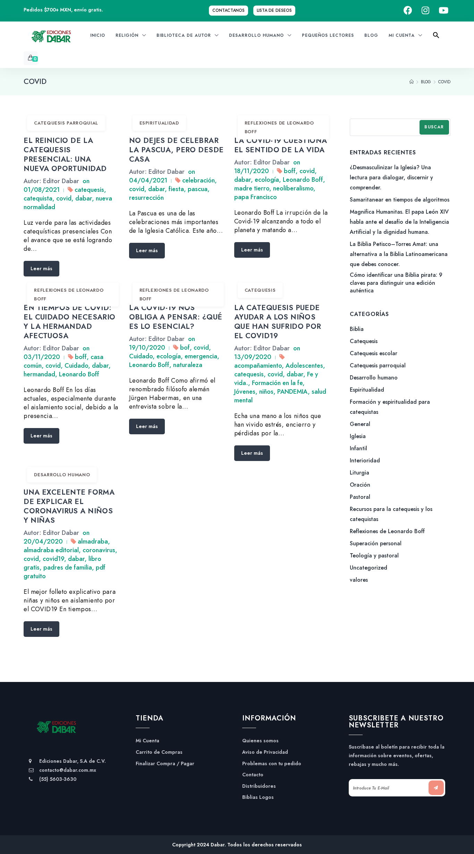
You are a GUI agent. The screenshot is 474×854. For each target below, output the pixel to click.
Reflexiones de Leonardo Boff (279, 127)
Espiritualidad (159, 123)
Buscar (434, 127)
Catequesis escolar (373, 353)
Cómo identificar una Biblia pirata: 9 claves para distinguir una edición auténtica (396, 282)
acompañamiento (258, 365)
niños (266, 391)
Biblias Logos (258, 797)
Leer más (41, 268)
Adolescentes (304, 365)
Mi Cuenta (147, 740)
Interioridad (365, 460)
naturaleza (187, 364)
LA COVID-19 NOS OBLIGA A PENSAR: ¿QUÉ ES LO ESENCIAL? (175, 317)
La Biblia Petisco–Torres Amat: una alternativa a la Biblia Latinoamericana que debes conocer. (399, 254)
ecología (267, 179)
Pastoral (360, 497)
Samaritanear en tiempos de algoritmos (399, 200)
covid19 (53, 558)
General (360, 424)
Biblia (357, 329)
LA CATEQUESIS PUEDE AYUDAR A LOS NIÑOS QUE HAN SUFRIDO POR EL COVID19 (277, 321)
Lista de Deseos (274, 10)
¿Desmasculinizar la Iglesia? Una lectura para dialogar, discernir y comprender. (391, 177)
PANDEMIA (292, 391)
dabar (83, 198)
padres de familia (67, 567)
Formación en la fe (277, 382)
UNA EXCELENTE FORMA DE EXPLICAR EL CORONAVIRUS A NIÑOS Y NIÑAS (69, 506)
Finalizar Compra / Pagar (165, 763)
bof (185, 347)
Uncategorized (368, 568)
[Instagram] (425, 11)
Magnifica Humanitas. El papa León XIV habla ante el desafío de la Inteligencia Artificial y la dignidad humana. (399, 222)
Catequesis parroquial (66, 123)
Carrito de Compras (159, 752)
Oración (360, 485)
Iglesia (358, 436)
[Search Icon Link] (436, 37)
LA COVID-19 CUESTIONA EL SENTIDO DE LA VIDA (280, 145)
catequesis (89, 189)
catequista (38, 198)
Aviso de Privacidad (265, 752)
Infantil (358, 448)
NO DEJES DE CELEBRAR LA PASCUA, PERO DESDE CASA (176, 149)
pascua (198, 189)
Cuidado (76, 365)
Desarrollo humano (62, 474)
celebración (198, 180)
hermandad (39, 374)
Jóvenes (244, 391)
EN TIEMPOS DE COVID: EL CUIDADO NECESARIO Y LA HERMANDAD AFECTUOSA (69, 321)
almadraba (93, 541)
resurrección (146, 197)
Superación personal (375, 543)
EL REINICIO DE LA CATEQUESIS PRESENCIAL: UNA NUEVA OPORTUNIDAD (65, 154)
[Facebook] (407, 11)
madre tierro (251, 188)
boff (290, 171)
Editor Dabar (61, 181)
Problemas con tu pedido (271, 763)
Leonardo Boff (303, 179)
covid (63, 198)
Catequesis (260, 290)
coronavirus (99, 550)
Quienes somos (260, 740)
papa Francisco (255, 197)
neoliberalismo (293, 188)
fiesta (176, 189)
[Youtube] (443, 11)
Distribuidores (259, 786)
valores (359, 580)
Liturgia (359, 473)
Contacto (252, 774)
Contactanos (228, 10)
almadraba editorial (51, 550)
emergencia (201, 356)
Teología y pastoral (374, 556)
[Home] (411, 82)
